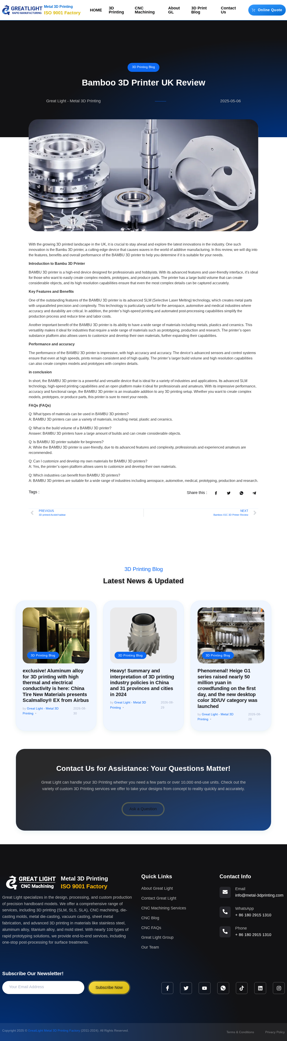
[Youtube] (205, 988)
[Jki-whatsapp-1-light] (223, 988)
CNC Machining (145, 10)
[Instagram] (279, 988)
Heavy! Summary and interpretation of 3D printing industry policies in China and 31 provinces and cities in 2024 (142, 682)
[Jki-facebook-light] (167, 988)
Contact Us (228, 10)
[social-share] (216, 493)
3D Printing (116, 10)
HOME (96, 10)
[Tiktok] (242, 988)
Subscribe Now (109, 987)
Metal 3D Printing (58, 7)
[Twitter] (186, 988)
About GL (174, 10)
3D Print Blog (199, 10)
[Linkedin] (260, 988)
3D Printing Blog (143, 67)
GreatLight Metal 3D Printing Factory (54, 1030)
